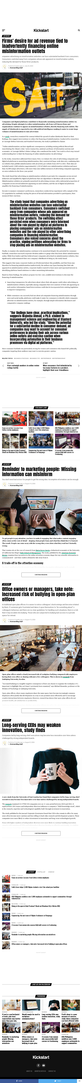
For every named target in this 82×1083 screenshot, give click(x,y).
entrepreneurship (59, 358)
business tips (35, 358)
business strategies (22, 358)
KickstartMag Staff (16, 68)
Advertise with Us (40, 1071)
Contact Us (52, 1071)
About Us (29, 1071)
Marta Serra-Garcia (43, 550)
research (66, 677)
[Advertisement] (41, 14)
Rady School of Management (30, 553)
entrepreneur (46, 358)
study (7, 136)
